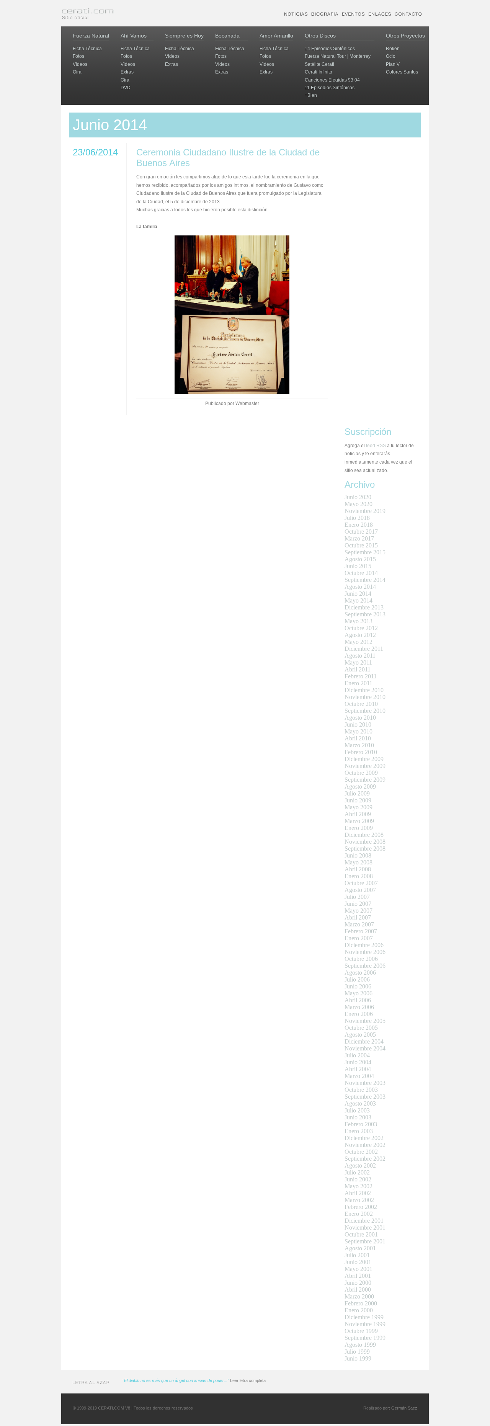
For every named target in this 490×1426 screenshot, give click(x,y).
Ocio (390, 56)
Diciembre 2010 (364, 690)
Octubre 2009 (361, 772)
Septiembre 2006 (365, 965)
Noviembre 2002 (365, 1145)
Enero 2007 (359, 938)
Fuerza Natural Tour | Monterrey (338, 56)
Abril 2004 (358, 1069)
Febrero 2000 (361, 1303)
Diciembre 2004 (364, 1041)
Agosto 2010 (360, 717)
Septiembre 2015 (365, 552)
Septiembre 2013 (365, 614)
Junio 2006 (358, 986)
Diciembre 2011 (364, 648)
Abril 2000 (358, 1289)
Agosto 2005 (360, 1034)
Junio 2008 (358, 855)
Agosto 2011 (360, 655)
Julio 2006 (357, 979)
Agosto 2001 (360, 1248)
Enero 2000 (359, 1310)
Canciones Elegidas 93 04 (332, 80)
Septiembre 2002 (365, 1158)
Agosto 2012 (360, 635)
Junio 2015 (358, 566)
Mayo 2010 (358, 731)
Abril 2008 (358, 869)
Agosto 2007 (360, 890)
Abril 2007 (358, 917)
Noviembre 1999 (365, 1324)
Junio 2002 (358, 1179)
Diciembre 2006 (364, 945)
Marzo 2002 (359, 1200)
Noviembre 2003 (365, 1083)
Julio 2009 (357, 793)
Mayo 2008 (358, 862)
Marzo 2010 (359, 745)
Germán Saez (404, 1408)
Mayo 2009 (358, 807)
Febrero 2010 (361, 752)
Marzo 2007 (359, 924)
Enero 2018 (359, 524)
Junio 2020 (358, 497)
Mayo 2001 (358, 1269)
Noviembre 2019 (365, 511)
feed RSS (376, 445)
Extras (127, 72)
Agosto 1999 (360, 1344)
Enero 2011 (358, 683)
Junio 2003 (358, 1117)
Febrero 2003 (361, 1124)
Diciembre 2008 (364, 834)
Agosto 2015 (360, 559)
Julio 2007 (357, 896)
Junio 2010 (358, 724)
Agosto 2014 (360, 586)
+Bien (311, 95)
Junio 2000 (358, 1282)
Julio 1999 (357, 1351)
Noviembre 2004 (365, 1048)
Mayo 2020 (358, 504)
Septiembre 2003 (365, 1096)
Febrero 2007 (361, 931)
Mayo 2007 (358, 910)
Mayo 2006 (358, 993)
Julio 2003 (357, 1110)
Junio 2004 (358, 1062)
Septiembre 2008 (365, 848)
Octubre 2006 (361, 959)
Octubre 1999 (361, 1331)
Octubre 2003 (361, 1089)
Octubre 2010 (361, 704)
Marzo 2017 (359, 538)
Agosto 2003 (360, 1103)
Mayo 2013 (358, 621)
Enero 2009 (359, 828)
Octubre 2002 (361, 1151)
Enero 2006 (359, 1014)
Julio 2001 (357, 1255)
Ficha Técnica (87, 48)
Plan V (393, 64)
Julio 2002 (357, 1172)
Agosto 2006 (360, 972)
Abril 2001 (358, 1275)
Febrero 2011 (361, 676)
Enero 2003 (359, 1131)
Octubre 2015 (361, 545)
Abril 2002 (358, 1193)
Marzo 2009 (359, 821)
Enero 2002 (359, 1213)
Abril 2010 (358, 738)
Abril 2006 (358, 1000)
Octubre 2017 (361, 531)
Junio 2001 (358, 1262)
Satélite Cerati (319, 64)
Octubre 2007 (361, 883)
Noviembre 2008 (365, 841)
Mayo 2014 (358, 600)
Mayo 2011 (358, 662)
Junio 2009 (358, 800)
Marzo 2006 (359, 1007)
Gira (77, 72)
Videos (80, 64)
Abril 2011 (358, 669)
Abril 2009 (358, 814)
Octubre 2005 (361, 1027)
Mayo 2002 (358, 1186)
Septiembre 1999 (365, 1338)
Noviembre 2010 (365, 697)
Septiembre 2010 (365, 710)
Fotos (78, 56)
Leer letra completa (248, 1380)
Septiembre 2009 (365, 779)
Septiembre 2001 (365, 1241)
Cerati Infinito (318, 72)
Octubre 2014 (361, 573)
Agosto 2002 (360, 1165)
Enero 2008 (359, 876)
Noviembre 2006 (365, 952)
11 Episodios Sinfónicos (329, 87)
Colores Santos (402, 72)
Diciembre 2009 (364, 759)
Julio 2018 (357, 518)
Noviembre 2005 (365, 1021)
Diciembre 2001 (364, 1220)
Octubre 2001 (361, 1234)
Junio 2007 (358, 903)
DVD (126, 87)
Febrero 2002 (361, 1207)
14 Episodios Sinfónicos (330, 48)
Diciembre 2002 (364, 1138)
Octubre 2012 (361, 628)
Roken (393, 48)
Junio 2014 (358, 593)
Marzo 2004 (359, 1076)
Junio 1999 (358, 1358)
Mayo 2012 (358, 642)
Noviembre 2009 (365, 766)
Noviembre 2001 (365, 1227)
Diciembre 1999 (364, 1317)
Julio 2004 (357, 1055)
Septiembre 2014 (365, 580)
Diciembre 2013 (364, 607)
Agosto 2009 (360, 786)
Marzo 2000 (359, 1296)
